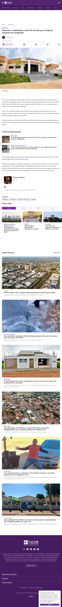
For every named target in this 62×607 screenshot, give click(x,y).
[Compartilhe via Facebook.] (24, 44)
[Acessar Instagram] (5, 187)
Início (3, 24)
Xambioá (33, 199)
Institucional (7, 583)
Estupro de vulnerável (23, 199)
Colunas (5, 578)
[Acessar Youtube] (34, 549)
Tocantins (15, 7)
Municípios (11, 24)
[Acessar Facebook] (31, 549)
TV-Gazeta (55, 7)
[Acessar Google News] (38, 549)
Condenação (13, 199)
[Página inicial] (31, 543)
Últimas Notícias (6, 7)
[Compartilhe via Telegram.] (47, 44)
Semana (24, 208)
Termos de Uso (24, 587)
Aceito (50, 604)
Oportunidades (30, 7)
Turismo (48, 7)
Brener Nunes (9, 37)
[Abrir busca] (59, 3)
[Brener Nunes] (3, 37)
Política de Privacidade (36, 587)
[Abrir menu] (3, 2)
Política (22, 7)
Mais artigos (57, 252)
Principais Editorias (9, 574)
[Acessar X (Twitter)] (24, 549)
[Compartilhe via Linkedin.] (59, 44)
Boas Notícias (40, 7)
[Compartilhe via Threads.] (36, 44)
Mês (38, 208)
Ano (53, 208)
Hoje (9, 208)
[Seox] (31, 596)
